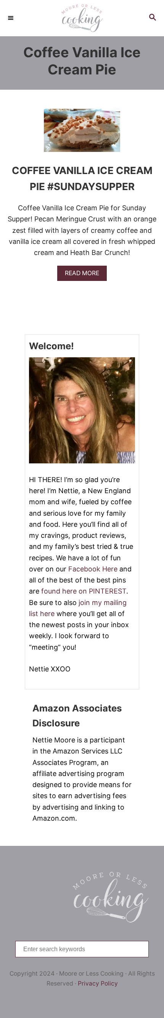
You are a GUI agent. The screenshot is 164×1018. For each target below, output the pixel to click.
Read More (84, 275)
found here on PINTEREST (83, 591)
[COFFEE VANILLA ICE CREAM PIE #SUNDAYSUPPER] (82, 134)
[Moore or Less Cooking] (82, 18)
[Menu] (11, 18)
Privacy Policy (98, 983)
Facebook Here (92, 569)
